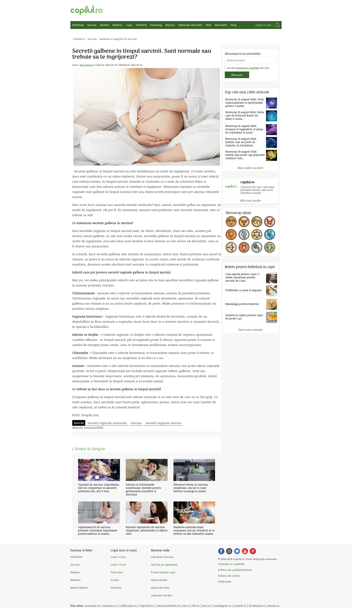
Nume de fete (159, 580)
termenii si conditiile (247, 67)
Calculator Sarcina (162, 557)
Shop (233, 25)
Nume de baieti (160, 587)
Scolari (115, 580)
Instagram (229, 551)
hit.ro (196, 605)
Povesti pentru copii (163, 572)
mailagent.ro (223, 605)
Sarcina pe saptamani (164, 564)
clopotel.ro (146, 605)
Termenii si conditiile (231, 564)
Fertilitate (78, 25)
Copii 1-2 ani (118, 557)
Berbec (231, 221)
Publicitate (224, 581)
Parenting (156, 25)
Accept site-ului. (248, 67)
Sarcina (91, 25)
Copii (129, 25)
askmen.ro (109, 605)
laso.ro (206, 605)
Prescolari (117, 572)
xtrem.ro (274, 605)
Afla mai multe (250, 200)
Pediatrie (141, 25)
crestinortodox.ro (168, 605)
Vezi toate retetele (250, 329)
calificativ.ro (128, 605)
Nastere (104, 25)
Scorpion (269, 234)
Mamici (170, 25)
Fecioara (244, 234)
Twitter (237, 551)
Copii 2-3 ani (118, 564)
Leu (231, 234)
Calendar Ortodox (161, 595)
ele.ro (186, 605)
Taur (244, 221)
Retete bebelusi (79, 587)
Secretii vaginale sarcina (163, 423)
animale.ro (92, 605)
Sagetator (231, 247)
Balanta (256, 234)
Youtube (245, 551)
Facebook (221, 551)
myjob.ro (240, 605)
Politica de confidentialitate (235, 570)
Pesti (269, 247)
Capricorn (244, 247)
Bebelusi (118, 25)
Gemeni (256, 221)
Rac (269, 221)
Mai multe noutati (250, 168)
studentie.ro (257, 605)
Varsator (256, 247)
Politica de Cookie (229, 576)
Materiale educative (190, 25)
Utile (208, 25)
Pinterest (253, 551)
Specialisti (221, 25)
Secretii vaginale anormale (107, 423)
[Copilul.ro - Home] (86, 10)
